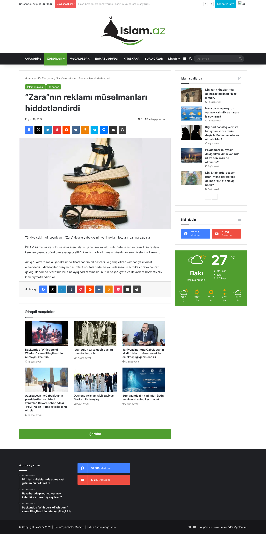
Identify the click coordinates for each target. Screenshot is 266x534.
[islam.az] (133, 30)
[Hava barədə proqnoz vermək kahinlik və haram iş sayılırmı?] (191, 113)
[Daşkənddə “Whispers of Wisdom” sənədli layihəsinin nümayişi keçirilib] (46, 333)
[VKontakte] (76, 130)
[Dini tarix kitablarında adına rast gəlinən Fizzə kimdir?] (191, 95)
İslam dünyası (35, 86)
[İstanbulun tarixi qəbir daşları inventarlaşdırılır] (95, 333)
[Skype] (94, 130)
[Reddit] (66, 130)
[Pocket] (118, 289)
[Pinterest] (57, 130)
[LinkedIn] (48, 130)
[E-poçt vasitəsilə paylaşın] (113, 130)
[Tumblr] (71, 289)
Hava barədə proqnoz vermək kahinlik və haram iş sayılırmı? (222, 112)
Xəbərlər (54, 58)
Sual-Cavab (154, 58)
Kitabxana (131, 58)
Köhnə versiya (225, 3)
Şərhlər (95, 434)
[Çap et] (122, 130)
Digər (172, 58)
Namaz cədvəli (106, 58)
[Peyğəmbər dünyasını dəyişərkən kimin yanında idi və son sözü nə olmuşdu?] (191, 155)
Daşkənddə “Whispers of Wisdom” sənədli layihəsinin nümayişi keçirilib (44, 353)
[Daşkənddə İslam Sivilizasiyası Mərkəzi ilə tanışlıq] (95, 380)
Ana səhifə (33, 58)
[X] (38, 130)
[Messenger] (104, 130)
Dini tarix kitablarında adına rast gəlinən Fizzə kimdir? (221, 93)
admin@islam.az (237, 527)
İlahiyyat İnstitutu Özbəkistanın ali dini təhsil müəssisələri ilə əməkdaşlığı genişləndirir (143, 353)
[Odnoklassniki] (85, 130)
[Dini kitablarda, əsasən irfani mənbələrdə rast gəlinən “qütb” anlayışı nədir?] (191, 178)
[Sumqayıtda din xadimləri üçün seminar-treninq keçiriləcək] (143, 380)
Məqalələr (78, 58)
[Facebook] (29, 130)
